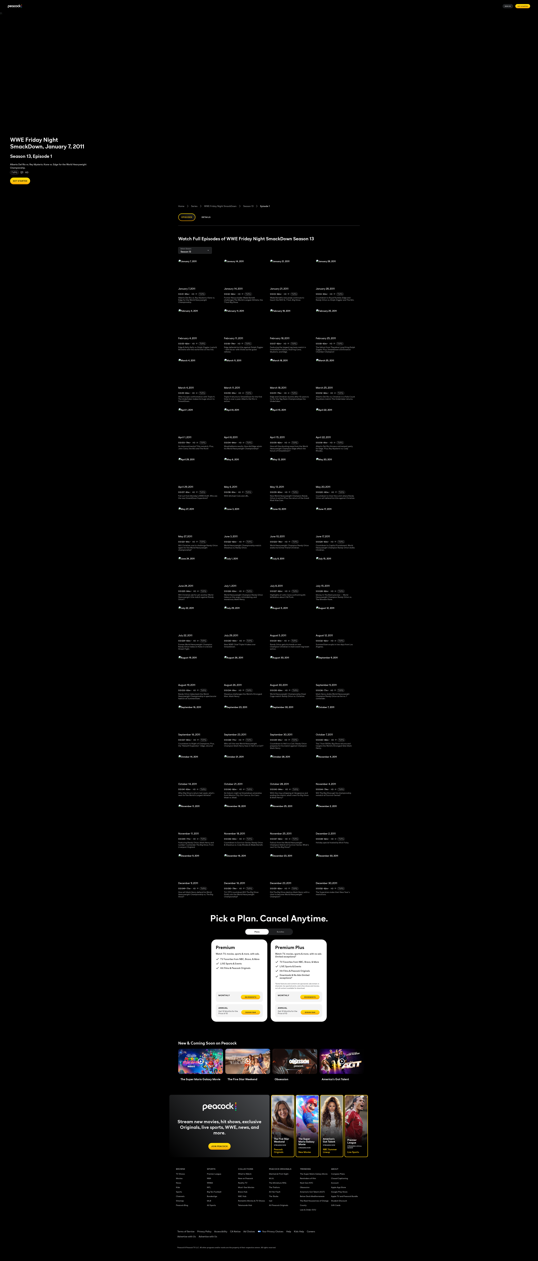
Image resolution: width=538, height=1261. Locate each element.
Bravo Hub (242, 1192)
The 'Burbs (273, 1196)
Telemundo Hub (245, 1205)
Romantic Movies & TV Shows (251, 1201)
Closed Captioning (339, 1178)
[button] (200, 1061)
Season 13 (248, 206)
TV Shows (180, 1174)
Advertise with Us (186, 1236)
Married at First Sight (278, 1174)
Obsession (304, 1187)
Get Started (523, 6)
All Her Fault (274, 1192)
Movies (179, 1178)
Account (335, 1183)
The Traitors (274, 1187)
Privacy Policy (204, 1231)
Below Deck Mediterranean (312, 1196)
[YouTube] (349, 1229)
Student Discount (339, 1201)
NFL (209, 1187)
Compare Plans (338, 1174)
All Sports (211, 1205)
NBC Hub (242, 1196)
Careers (311, 1231)
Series (194, 206)
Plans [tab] (257, 932)
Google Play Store (339, 1192)
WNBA (210, 1183)
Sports (179, 1192)
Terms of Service (185, 1231)
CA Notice (235, 1231)
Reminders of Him (308, 1178)
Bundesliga (212, 1196)
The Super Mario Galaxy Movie (314, 1174)
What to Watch (244, 1174)
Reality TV (242, 1183)
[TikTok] (342, 1229)
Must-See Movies (246, 1187)
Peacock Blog (182, 1205)
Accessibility (220, 1231)
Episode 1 (265, 206)
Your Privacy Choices (272, 1231)
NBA (209, 1178)
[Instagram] (356, 1229)
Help (288, 1231)
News (178, 1183)
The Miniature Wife (277, 1183)
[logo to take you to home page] (15, 6)
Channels (180, 1196)
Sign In (508, 6)
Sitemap (180, 1201)
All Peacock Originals (278, 1205)
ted (270, 1201)
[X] (335, 1237)
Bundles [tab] (280, 932)
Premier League (214, 1174)
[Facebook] (335, 1229)
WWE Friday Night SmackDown (220, 206)
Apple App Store (338, 1187)
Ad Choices (249, 1231)
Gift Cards (335, 1205)
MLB (209, 1201)
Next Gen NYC (306, 1183)
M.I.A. (271, 1178)
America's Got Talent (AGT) (312, 1192)
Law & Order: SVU (308, 1209)
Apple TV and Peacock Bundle (344, 1196)
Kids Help (299, 1231)
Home (181, 206)
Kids (178, 1187)
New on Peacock (245, 1178)
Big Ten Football (214, 1192)
